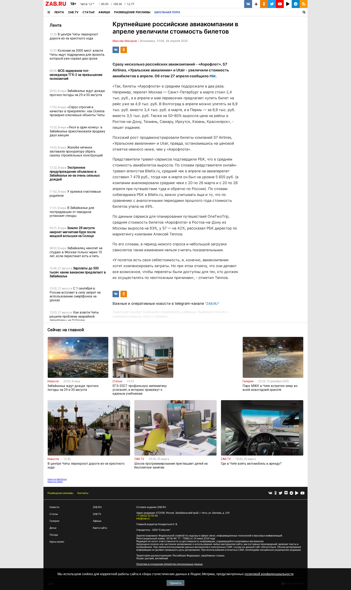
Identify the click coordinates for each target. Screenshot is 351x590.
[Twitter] (280, 493)
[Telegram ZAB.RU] (296, 4)
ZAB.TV (73, 12)
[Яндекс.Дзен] (286, 493)
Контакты (82, 493)
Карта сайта (100, 528)
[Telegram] (291, 493)
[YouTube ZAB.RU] (280, 4)
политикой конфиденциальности (269, 574)
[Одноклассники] (275, 493)
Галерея (54, 521)
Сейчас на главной (66, 329)
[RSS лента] (304, 4)
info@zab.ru (143, 518)
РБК (212, 76)
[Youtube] (302, 493)
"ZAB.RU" (212, 304)
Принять (175, 583)
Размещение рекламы (60, 493)
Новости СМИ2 (55, 481)
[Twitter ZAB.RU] (272, 4)
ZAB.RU (97, 507)
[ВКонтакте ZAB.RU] (248, 4)
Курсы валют (57, 541)
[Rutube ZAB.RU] (288, 4)
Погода (54, 534)
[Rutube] (296, 493)
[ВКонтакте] (270, 493)
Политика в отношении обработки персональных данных (169, 564)
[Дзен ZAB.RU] (256, 4)
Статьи (88, 12)
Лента (59, 12)
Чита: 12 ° (87, 4)
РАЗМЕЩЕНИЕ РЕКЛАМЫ (132, 12)
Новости (54, 507)
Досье (53, 528)
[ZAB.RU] (56, 5)
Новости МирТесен (57, 479)
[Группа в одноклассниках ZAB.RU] (264, 4)
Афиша (104, 12)
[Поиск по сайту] (245, 12)
